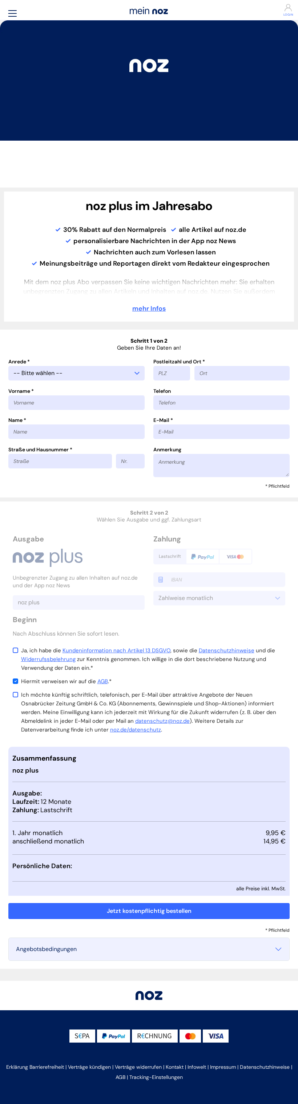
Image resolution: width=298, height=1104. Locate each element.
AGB (102, 681)
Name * (17, 420)
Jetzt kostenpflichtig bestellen (149, 911)
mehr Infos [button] (149, 308)
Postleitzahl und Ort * (179, 361)
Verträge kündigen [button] (89, 1067)
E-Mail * (163, 420)
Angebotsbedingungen (46, 949)
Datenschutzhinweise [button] (265, 1067)
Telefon (162, 391)
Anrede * (19, 361)
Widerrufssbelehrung (48, 659)
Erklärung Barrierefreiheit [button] (35, 1067)
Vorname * (21, 391)
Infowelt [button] (197, 1067)
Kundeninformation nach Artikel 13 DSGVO (116, 650)
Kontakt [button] (175, 1067)
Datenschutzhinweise (226, 650)
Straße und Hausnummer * (40, 449)
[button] (12, 13)
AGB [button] (120, 1077)
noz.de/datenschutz (135, 729)
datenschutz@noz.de (162, 721)
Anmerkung (167, 449)
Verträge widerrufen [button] (138, 1067)
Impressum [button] (223, 1067)
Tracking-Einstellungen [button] (156, 1077)
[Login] (271, 7)
